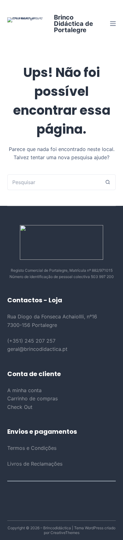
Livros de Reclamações (34, 464)
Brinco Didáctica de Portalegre (73, 24)
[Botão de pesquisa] (108, 182)
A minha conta (24, 390)
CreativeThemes (64, 532)
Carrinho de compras (32, 398)
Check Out (19, 407)
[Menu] (113, 23)
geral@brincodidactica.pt (37, 349)
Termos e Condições (31, 448)
